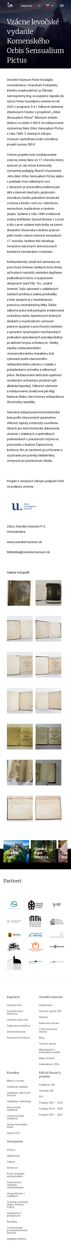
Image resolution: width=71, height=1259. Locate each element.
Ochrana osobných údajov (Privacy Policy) (17, 1205)
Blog (41, 1038)
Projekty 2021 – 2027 (51, 1115)
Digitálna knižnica (16, 1239)
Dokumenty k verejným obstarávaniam (15, 1185)
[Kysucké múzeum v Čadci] (35, 906)
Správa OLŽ (13, 1133)
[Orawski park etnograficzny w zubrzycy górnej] (57, 922)
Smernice (12, 1168)
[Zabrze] (14, 936)
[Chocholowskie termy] (35, 936)
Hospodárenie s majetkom (16, 1194)
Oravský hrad (14, 1005)
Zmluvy (11, 1150)
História (43, 1017)
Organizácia (45, 1005)
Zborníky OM (46, 1091)
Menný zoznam (15, 1081)
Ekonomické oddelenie (14, 1108)
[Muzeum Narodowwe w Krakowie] (35, 922)
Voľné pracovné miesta (48, 1030)
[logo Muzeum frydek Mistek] (14, 963)
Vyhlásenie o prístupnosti (14, 1214)
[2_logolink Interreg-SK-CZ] (57, 963)
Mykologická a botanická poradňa (49, 1051)
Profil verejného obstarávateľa (15, 1175)
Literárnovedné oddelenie (15, 1117)
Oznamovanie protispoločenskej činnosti (17, 1230)
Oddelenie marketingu (19, 1101)
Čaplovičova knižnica (18, 1026)
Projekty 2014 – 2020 (51, 1109)
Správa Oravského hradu (17, 1125)
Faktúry (11, 1162)
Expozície (26, 5)
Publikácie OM (47, 1085)
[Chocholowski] (57, 936)
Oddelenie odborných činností (19, 1094)
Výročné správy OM (50, 1011)
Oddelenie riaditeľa (17, 1087)
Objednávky (13, 1156)
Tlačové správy (47, 1043)
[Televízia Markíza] (14, 906)
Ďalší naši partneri (49, 1023)
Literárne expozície (17, 1020)
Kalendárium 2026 (49, 1064)
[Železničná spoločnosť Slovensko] (35, 948)
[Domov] (10, 4)
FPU (41, 1097)
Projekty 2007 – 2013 (51, 1103)
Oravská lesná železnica (15, 1012)
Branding (12, 1221)
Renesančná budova (18, 1038)
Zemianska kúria (16, 1032)
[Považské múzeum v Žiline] (57, 906)
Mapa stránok (46, 1058)
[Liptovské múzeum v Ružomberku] (14, 922)
